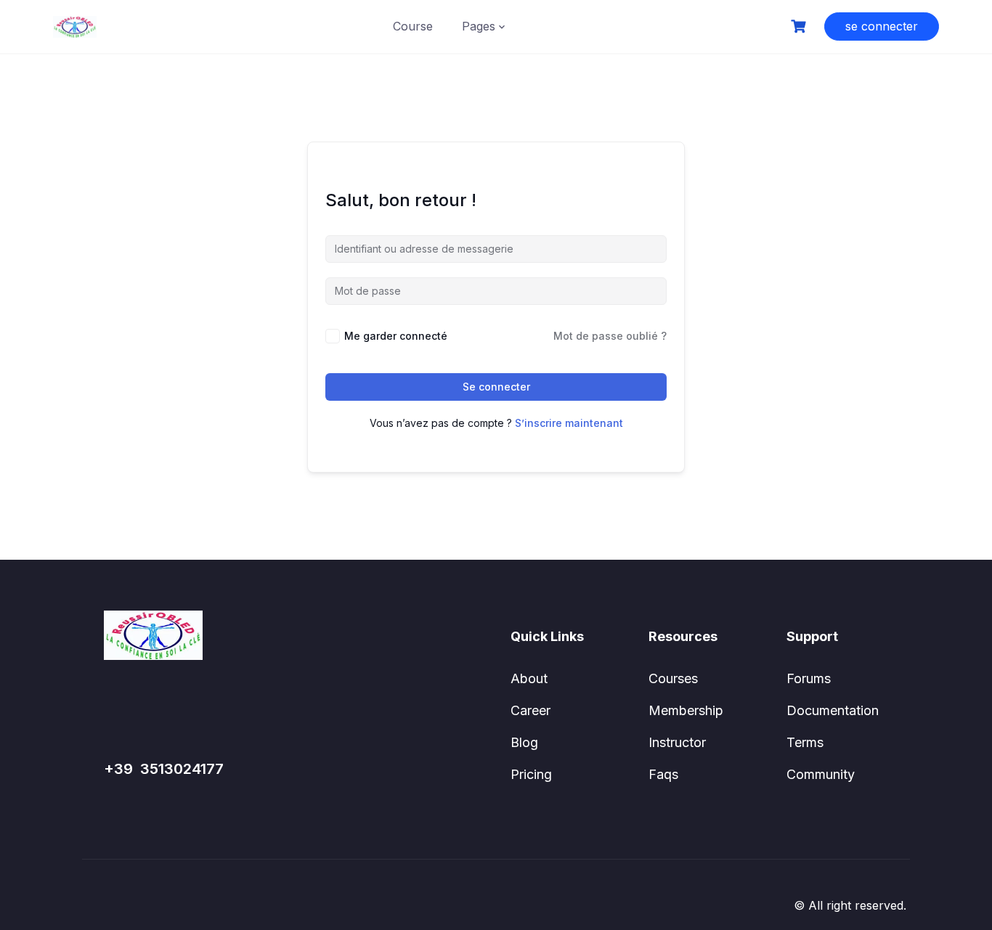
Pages (478, 26)
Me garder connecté (395, 336)
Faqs (663, 774)
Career (530, 710)
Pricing (531, 774)
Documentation (832, 710)
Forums (808, 678)
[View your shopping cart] (800, 26)
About (529, 678)
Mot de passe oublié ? (610, 336)
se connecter (881, 26)
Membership (686, 710)
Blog (524, 742)
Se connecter (496, 386)
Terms (805, 742)
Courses (673, 678)
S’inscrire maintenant (569, 423)
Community (820, 774)
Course (413, 26)
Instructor (677, 742)
